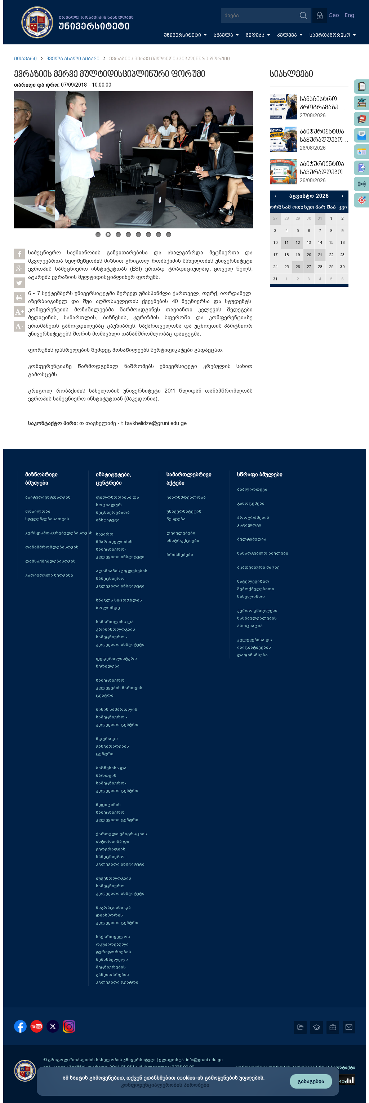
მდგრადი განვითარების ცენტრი (112, 746)
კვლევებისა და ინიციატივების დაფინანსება (254, 647)
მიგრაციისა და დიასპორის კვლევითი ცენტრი (117, 915)
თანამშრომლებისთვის (52, 547)
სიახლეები (291, 75)
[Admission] (361, 168)
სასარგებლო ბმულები (262, 553)
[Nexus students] (361, 103)
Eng (349, 15)
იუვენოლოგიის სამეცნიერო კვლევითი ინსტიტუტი (120, 886)
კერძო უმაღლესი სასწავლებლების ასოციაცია (257, 618)
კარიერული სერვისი (49, 575)
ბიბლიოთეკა (252, 489)
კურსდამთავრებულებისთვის (59, 532)
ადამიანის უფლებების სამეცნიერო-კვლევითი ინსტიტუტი (121, 578)
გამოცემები (250, 503)
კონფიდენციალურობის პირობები (165, 1085)
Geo (334, 15)
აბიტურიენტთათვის (48, 497)
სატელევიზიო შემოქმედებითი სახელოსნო (255, 589)
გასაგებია (311, 1081)
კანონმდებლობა (186, 497)
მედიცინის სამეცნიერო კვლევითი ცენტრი (117, 812)
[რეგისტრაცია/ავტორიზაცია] (319, 15)
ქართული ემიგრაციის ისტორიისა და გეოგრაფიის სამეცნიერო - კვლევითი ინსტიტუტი (121, 849)
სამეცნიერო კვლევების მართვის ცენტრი (119, 688)
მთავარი (25, 59)
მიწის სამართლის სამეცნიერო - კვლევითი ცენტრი (117, 717)
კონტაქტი (344, 1067)
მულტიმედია (251, 539)
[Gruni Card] (361, 151)
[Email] (361, 135)
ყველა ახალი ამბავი (72, 59)
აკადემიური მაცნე (258, 567)
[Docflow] (361, 86)
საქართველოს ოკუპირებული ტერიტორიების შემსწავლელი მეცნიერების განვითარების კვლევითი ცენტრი (117, 959)
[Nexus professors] (361, 119)
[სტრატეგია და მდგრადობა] (361, 200)
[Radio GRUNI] (361, 184)
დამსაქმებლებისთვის (50, 561)
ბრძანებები (179, 554)
